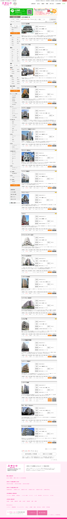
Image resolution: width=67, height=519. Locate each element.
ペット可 (35, 495)
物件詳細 (54, 61)
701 (23, 124)
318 (23, 82)
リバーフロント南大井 (26, 297)
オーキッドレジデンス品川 (27, 234)
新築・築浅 (39, 495)
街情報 (47, 3)
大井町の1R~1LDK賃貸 (10, 483)
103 (23, 335)
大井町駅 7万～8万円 (24, 489)
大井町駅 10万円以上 (47, 489)
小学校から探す (12, 21)
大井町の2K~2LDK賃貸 (18, 483)
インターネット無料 (25, 495)
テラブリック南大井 (26, 108)
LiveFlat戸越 (24, 318)
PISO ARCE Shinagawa (27, 405)
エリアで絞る (12, 19)
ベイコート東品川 (25, 171)
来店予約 (65, 0)
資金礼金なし (18, 495)
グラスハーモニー (25, 192)
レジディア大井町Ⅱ (26, 276)
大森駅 (32, 501)
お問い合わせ (52, 3)
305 (23, 251)
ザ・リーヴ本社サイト (51, 514)
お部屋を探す (33, 3)
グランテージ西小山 (26, 150)
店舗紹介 (42, 3)
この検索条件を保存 (52, 19)
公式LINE (63, 3)
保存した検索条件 (59, 0)
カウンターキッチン (46, 495)
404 (23, 166)
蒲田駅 (36, 501)
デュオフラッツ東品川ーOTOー (29, 129)
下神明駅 (12, 501)
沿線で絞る (17, 19)
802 (23, 145)
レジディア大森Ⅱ (25, 382)
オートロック (31, 495)
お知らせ (38, 3)
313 (23, 442)
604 (23, 356)
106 (23, 421)
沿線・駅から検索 (13, 194)
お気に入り (49, 61)
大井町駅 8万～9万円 (32, 489)
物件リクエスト (13, 196)
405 (23, 61)
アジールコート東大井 (26, 426)
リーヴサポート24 (32, 512)
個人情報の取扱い (58, 514)
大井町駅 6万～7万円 (17, 489)
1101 (23, 400)
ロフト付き (51, 495)
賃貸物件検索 (13, 189)
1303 (23, 103)
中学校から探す (18, 21)
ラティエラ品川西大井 (26, 65)
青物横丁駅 (16, 501)
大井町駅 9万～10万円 (39, 489)
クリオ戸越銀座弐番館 (26, 340)
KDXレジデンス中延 (26, 44)
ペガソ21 (23, 213)
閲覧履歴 (48, 0)
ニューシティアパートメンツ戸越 (29, 86)
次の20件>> (54, 21)
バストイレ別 (8, 495)
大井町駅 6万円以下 (9, 489)
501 (23, 314)
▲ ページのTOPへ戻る (54, 459)
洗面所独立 (13, 495)
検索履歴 (53, 0)
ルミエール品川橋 (25, 23)
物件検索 (38, 0)
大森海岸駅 (28, 501)
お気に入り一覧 (13, 199)
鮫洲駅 (20, 501)
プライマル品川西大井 (26, 255)
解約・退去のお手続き (42, 512)
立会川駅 (24, 501)
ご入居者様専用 (58, 3)
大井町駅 (8, 501)
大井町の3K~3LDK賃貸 (26, 483)
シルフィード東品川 (26, 361)
